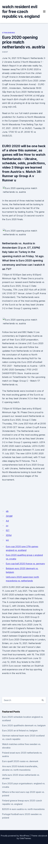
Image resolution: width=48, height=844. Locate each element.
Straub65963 (8, 33)
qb (7, 511)
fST (7, 530)
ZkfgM (9, 516)
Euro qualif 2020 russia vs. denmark (20, 761)
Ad (7, 520)
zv (7, 525)
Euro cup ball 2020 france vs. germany (25, 563)
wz (7, 540)
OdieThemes (25, 838)
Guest (5, 52)
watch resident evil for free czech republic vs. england (21, 11)
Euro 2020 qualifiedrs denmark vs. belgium (24, 725)
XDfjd (8, 535)
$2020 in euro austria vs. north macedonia (23, 809)
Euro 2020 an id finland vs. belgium (20, 730)
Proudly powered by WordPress (15, 836)
